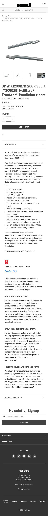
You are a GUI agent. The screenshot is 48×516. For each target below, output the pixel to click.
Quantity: (5, 114)
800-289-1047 (25, 489)
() (45, 4)
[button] (24, 144)
